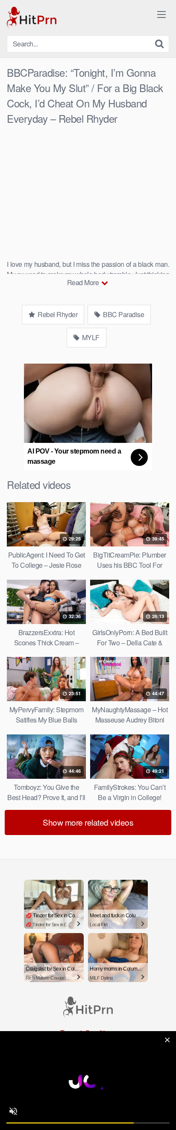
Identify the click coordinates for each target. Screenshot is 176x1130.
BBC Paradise (123, 314)
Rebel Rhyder (57, 314)
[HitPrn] (31, 18)
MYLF (90, 337)
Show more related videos (88, 822)
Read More (83, 282)
